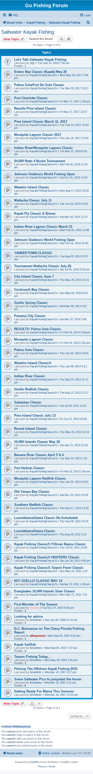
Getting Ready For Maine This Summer (44, 691)
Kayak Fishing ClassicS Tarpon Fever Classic (49, 568)
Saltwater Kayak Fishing (27, 32)
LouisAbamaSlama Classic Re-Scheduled (46, 518)
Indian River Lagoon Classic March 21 (43, 227)
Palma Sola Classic (29, 350)
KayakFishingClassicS (43, 75)
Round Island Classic (30, 428)
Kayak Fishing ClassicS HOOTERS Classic (46, 557)
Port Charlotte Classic (31, 98)
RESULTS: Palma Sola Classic (37, 329)
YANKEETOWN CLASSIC (33, 253)
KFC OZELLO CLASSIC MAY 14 (38, 581)
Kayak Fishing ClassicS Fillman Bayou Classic (50, 544)
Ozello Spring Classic (31, 303)
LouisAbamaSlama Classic (34, 531)
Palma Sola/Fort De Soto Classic (39, 85)
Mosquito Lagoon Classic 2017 (37, 135)
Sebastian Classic (27, 402)
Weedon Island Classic (31, 187)
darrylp (34, 607)
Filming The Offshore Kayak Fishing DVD (45, 669)
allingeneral (37, 635)
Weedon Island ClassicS (32, 363)
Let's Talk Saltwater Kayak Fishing (40, 59)
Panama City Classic (30, 316)
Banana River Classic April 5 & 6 (39, 455)
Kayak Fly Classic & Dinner (35, 213)
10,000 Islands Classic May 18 (37, 442)
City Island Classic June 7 (34, 276)
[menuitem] (13, 15)
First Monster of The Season (36, 604)
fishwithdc (36, 619)
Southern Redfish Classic (33, 505)
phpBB (33, 762)
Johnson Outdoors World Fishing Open (44, 174)
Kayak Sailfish (25, 644)
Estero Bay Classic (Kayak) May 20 (40, 72)
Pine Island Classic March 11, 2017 (40, 121)
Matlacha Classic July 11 (33, 200)
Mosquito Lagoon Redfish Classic (40, 478)
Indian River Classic (29, 376)
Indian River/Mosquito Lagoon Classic (43, 148)
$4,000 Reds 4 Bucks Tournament (39, 161)
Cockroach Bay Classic (31, 289)
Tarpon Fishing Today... (32, 657)
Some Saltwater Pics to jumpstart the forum (47, 679)
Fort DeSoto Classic (29, 468)
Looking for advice (28, 616)
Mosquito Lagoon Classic (33, 339)
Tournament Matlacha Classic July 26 (42, 266)
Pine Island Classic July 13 (35, 415)
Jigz (32, 62)
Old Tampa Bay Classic (32, 491)
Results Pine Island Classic (35, 108)
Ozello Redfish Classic (31, 389)
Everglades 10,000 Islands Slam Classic (44, 591)
